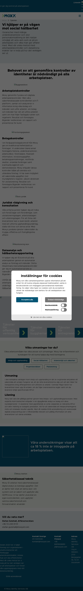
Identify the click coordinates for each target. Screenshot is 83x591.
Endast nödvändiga (56, 300)
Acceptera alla (27, 300)
